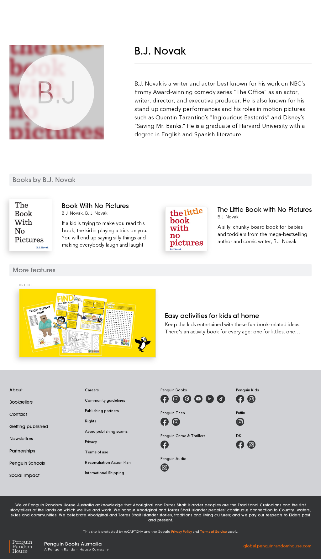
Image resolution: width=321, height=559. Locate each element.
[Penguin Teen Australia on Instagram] (176, 422)
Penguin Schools (27, 463)
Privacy (91, 441)
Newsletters (21, 438)
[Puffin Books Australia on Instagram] (240, 422)
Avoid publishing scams (106, 431)
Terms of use (96, 452)
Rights (90, 421)
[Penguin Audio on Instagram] (164, 467)
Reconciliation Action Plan (108, 462)
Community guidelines (105, 400)
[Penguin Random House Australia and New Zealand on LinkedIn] (210, 399)
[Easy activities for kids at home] (87, 323)
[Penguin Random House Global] (26, 545)
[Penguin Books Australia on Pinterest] (187, 399)
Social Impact (24, 475)
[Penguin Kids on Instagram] (251, 399)
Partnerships (22, 451)
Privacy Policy (181, 531)
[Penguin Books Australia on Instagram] (176, 399)
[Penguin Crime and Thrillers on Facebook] (164, 445)
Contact (18, 414)
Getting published (28, 426)
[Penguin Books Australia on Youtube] (198, 399)
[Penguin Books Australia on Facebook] (164, 399)
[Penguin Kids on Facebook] (240, 399)
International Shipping (104, 472)
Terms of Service (213, 531)
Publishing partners (102, 410)
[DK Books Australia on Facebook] (240, 445)
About (16, 390)
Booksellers (21, 402)
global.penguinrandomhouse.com (277, 545)
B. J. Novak (96, 213)
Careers (92, 390)
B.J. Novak (72, 213)
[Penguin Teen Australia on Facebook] (164, 422)
